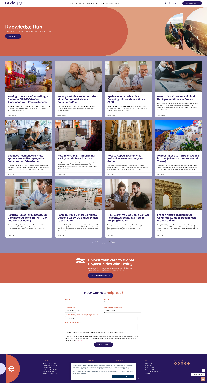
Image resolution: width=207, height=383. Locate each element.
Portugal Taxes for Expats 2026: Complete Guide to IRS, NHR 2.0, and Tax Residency (27, 217)
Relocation (82, 3)
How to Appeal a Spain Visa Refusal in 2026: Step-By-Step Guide (126, 158)
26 (113, 242)
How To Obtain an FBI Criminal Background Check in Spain (76, 157)
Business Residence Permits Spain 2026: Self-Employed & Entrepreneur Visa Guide (26, 158)
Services (72, 3)
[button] (166, 3)
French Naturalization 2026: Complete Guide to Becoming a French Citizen (176, 217)
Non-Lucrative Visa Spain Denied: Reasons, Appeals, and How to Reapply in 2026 (128, 217)
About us (89, 3)
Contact (117, 3)
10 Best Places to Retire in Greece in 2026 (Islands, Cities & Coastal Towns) (178, 158)
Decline (128, 376)
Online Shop (109, 3)
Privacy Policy (79, 340)
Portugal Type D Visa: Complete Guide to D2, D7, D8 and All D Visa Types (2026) (77, 217)
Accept (117, 376)
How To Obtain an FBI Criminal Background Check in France (176, 98)
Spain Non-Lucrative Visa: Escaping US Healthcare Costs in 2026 (127, 99)
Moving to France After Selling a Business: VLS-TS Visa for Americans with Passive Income (28, 99)
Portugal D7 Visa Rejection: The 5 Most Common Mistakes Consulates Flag (77, 99)
